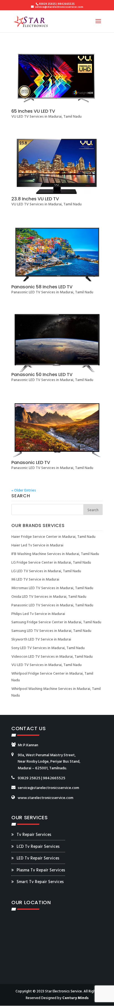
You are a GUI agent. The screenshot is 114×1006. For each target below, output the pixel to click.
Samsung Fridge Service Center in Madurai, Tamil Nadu (56, 622)
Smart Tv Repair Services (40, 882)
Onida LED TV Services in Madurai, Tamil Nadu (48, 597)
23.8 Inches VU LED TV (35, 199)
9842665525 (54, 778)
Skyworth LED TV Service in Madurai (41, 639)
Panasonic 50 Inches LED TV (41, 374)
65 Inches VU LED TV (33, 111)
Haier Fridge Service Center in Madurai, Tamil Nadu (53, 537)
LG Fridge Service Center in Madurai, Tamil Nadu (51, 562)
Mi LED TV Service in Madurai (35, 579)
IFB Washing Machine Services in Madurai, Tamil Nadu (55, 554)
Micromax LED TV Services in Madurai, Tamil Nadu (52, 588)
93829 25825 (29, 778)
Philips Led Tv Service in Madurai (38, 614)
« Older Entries (23, 490)
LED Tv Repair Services (38, 858)
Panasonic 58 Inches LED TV (41, 287)
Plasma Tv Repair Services (41, 870)
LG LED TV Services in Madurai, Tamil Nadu (46, 571)
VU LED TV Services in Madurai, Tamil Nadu (46, 117)
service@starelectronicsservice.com (48, 788)
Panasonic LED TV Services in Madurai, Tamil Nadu (52, 292)
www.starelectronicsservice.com (45, 798)
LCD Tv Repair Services (38, 846)
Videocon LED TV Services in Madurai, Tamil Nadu (52, 657)
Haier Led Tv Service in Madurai (37, 545)
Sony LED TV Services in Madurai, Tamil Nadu (48, 648)
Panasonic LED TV (30, 462)
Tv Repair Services (34, 834)
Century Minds (75, 998)
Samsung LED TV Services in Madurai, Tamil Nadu (51, 631)
